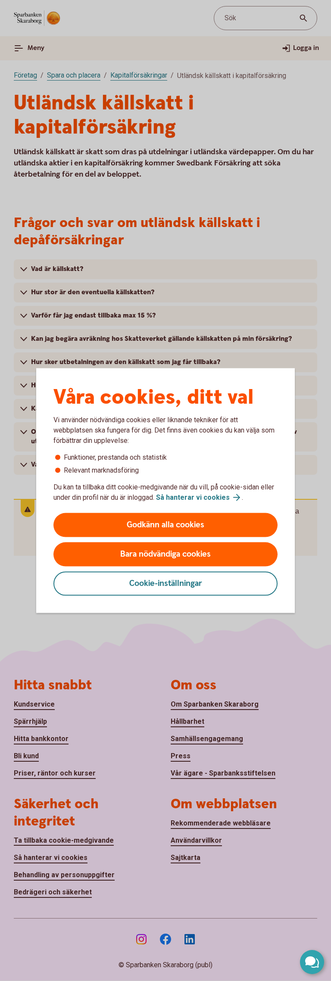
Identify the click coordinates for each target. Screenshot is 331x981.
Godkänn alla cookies (165, 525)
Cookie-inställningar (165, 583)
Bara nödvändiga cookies (165, 554)
